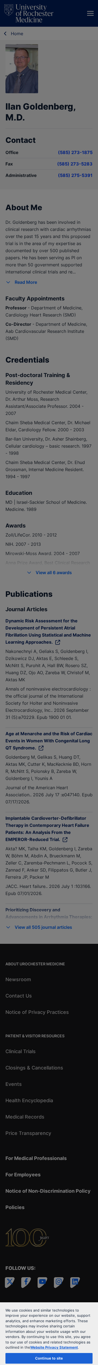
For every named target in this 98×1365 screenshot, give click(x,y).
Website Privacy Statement (54, 1347)
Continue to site (49, 1358)
